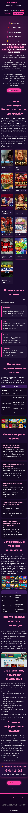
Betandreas (14, 2)
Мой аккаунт (8, 13)
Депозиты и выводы (8, 8)
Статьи (23, 8)
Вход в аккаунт (14, 788)
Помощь (24, 797)
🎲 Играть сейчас (14, 90)
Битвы (20, 10)
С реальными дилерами (16, 5)
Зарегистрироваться (18, 13)
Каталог (15, 10)
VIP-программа (17, 8)
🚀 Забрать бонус (14, 783)
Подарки (8, 5)
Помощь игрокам (8, 10)
